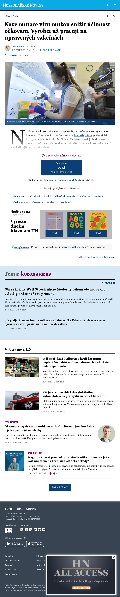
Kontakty (9, 556)
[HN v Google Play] (15, 544)
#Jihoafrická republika (65, 196)
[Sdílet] (106, 16)
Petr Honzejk (12, 422)
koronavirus (36, 274)
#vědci (47, 196)
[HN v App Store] (35, 544)
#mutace (51, 202)
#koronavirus (19, 196)
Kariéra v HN (11, 570)
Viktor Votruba (19, 46)
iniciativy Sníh (83, 135)
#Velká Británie (20, 202)
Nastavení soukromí (45, 565)
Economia (9, 565)
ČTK (96, 122)
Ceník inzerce (11, 574)
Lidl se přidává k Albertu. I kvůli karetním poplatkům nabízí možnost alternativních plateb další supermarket (76, 362)
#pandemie (65, 202)
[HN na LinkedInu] (35, 529)
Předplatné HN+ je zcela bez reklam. (100, 257)
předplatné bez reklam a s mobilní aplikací (63, 180)
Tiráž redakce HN (12, 561)
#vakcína (99, 196)
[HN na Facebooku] (26, 529)
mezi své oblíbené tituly (74, 247)
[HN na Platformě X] (21, 529)
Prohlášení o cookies (45, 561)
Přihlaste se (73, 188)
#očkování (85, 196)
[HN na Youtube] (43, 529)
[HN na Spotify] (39, 529)
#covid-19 (35, 196)
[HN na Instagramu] (30, 529)
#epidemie (37, 202)
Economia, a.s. (23, 514)
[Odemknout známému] (113, 16)
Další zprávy (60, 487)
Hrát (54, 233)
